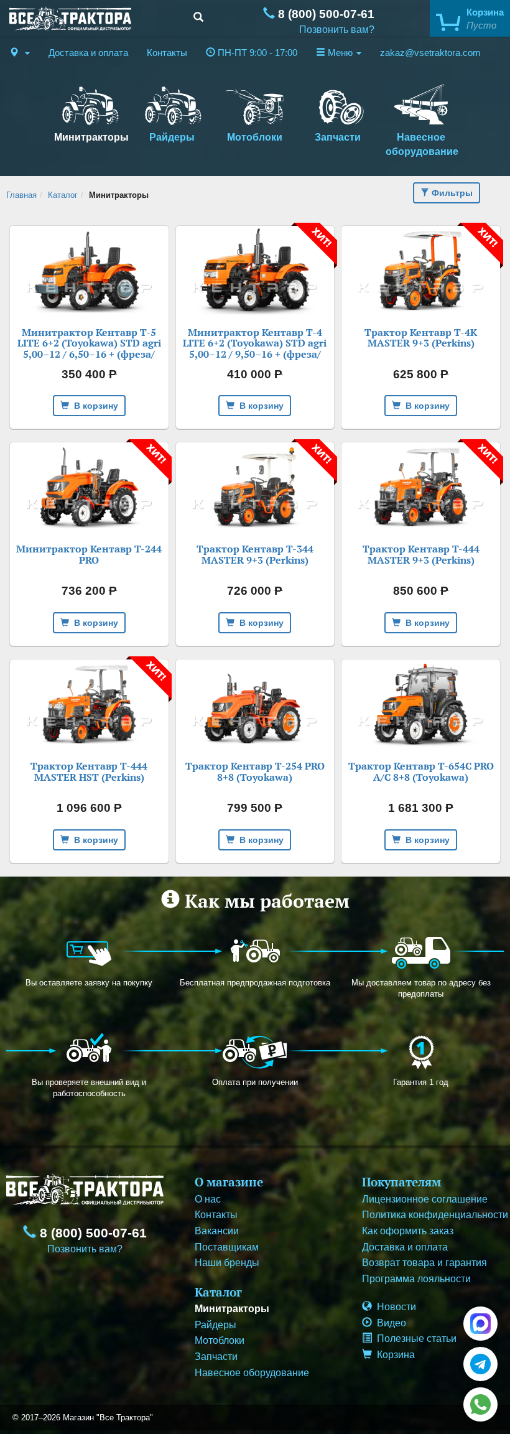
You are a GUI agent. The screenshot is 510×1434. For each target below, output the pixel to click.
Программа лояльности (416, 1278)
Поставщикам (227, 1247)
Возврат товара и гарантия (424, 1262)
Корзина (393, 1354)
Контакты (167, 53)
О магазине (229, 1182)
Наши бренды (227, 1262)
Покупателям (401, 1182)
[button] (19, 52)
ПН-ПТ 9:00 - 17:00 (256, 53)
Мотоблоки (254, 137)
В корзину (93, 406)
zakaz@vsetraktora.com (430, 53)
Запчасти (338, 137)
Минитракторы (91, 137)
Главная (21, 195)
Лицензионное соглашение (425, 1199)
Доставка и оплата (88, 53)
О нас (208, 1199)
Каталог (63, 195)
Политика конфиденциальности (435, 1214)
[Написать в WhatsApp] (480, 1404)
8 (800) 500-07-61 (324, 14)
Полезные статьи (414, 1338)
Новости (394, 1306)
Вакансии (217, 1231)
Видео (389, 1323)
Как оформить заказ (407, 1231)
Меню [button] (340, 53)
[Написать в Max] (480, 1323)
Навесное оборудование (422, 144)
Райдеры (172, 137)
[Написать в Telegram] (480, 1364)
